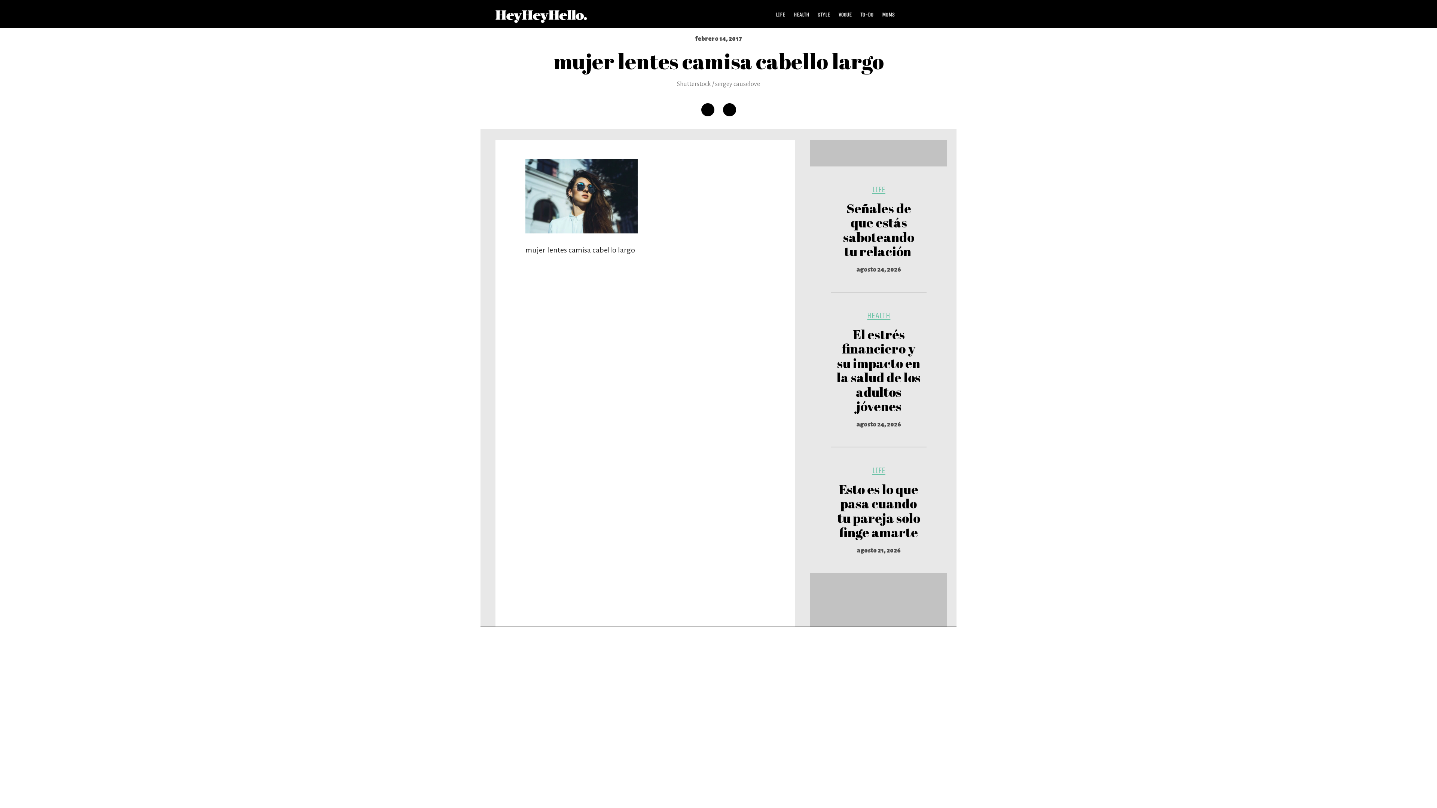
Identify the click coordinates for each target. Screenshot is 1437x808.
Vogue (845, 14)
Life (780, 14)
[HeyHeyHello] (541, 18)
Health (801, 14)
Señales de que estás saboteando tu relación (878, 229)
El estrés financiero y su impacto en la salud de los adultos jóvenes (879, 370)
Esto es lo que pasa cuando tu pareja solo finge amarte (879, 510)
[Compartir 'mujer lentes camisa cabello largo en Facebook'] (707, 109)
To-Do (866, 14)
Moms (888, 14)
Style (824, 14)
